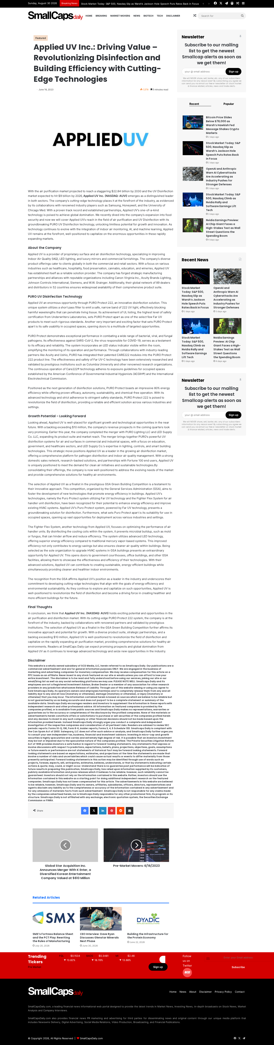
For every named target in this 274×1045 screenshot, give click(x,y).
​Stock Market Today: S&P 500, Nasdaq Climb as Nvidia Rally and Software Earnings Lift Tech (223, 202)
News (136, 15)
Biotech (148, 15)
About (192, 991)
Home (89, 15)
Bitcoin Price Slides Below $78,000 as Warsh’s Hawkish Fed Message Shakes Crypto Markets (222, 125)
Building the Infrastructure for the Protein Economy (147, 935)
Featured (40, 38)
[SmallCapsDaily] (56, 15)
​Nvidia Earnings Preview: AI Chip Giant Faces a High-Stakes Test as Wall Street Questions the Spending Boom (223, 228)
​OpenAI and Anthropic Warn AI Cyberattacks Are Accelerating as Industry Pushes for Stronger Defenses (221, 176)
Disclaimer (173, 15)
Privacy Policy (223, 991)
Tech (160, 15)
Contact (240, 991)
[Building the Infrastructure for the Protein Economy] (148, 918)
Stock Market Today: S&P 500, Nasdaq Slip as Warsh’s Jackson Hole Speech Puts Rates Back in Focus (140, 3)
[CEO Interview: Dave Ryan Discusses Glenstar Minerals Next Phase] (101, 918)
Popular (228, 104)
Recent (194, 104)
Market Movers (120, 15)
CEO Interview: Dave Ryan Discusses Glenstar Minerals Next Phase (99, 937)
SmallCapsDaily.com (91, 1038)
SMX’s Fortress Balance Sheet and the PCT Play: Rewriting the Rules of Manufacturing (53, 937)
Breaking (101, 15)
